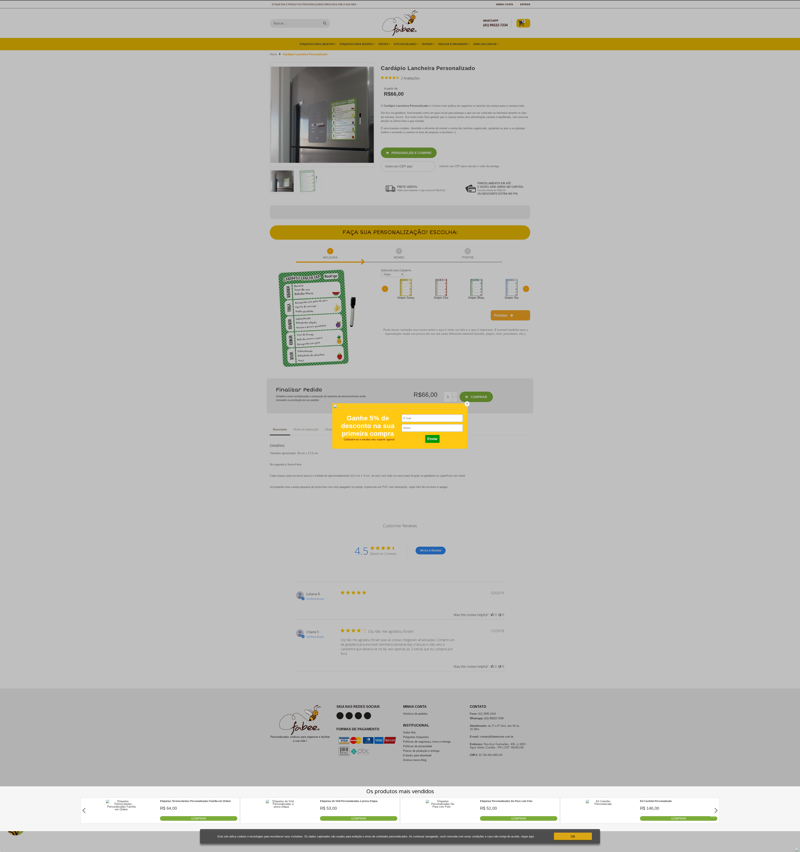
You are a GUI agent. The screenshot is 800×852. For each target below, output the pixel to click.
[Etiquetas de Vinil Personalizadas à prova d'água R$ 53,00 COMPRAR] (281, 819)
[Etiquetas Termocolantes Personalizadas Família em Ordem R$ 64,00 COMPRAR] (121, 819)
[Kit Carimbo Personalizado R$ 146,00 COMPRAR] (601, 819)
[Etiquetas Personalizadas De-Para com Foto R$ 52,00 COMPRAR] (441, 819)
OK (573, 836)
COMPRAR (198, 818)
